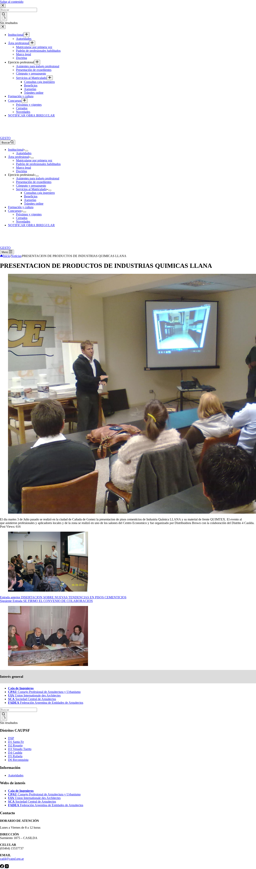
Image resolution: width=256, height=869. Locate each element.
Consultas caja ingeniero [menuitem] (39, 82)
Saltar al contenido (11, 1)
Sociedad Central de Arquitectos (32, 699)
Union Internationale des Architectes (34, 695)
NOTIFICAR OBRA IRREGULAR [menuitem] (31, 115)
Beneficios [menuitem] (30, 85)
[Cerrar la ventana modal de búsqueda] (3, 6)
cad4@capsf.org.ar (12, 858)
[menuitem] (26, 34)
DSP (11, 738)
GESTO (5, 138)
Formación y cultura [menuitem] (20, 96)
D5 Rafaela (15, 756)
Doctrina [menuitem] (21, 58)
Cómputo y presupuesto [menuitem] (31, 73)
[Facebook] (2, 867)
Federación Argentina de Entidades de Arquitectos (45, 702)
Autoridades (15, 775)
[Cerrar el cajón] (3, 27)
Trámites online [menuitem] (33, 92)
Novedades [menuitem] (23, 112)
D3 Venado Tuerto (19, 749)
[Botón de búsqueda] (3, 16)
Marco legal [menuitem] (23, 54)
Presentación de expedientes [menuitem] (33, 70)
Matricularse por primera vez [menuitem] (34, 47)
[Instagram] (7, 867)
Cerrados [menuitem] (21, 108)
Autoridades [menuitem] (23, 38)
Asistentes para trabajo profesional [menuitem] (37, 66)
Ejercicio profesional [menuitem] (21, 62)
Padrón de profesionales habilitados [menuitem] (38, 50)
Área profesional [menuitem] (18, 43)
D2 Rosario (15, 745)
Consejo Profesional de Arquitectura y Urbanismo (44, 692)
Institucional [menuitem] (15, 34)
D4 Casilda (15, 752)
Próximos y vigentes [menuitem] (29, 104)
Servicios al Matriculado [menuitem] (31, 78)
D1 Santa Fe (16, 741)
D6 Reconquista (18, 759)
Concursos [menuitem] (14, 100)
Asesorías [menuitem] (30, 89)
